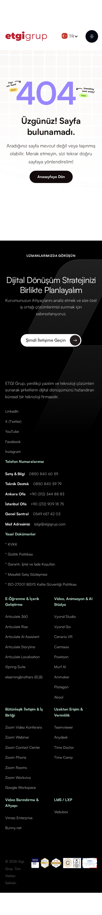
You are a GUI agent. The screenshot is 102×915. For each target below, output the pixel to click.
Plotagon (61, 687)
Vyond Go (62, 626)
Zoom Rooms (16, 767)
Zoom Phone (15, 757)
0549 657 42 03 (46, 514)
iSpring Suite (15, 666)
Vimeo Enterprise (18, 818)
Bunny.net (13, 827)
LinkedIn (12, 411)
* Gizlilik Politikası (19, 554)
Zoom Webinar (17, 737)
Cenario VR (63, 636)
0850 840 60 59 (43, 474)
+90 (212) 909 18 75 (47, 504)
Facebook (13, 441)
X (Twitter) (13, 421)
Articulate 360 (16, 616)
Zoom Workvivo (18, 777)
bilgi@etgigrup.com (50, 524)
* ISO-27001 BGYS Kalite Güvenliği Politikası (41, 584)
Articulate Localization (22, 657)
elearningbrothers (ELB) (24, 677)
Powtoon (61, 657)
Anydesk (61, 737)
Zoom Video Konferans (23, 727)
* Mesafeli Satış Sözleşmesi (26, 574)
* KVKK (11, 544)
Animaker (61, 677)
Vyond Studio (65, 616)
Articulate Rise (16, 626)
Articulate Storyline (20, 647)
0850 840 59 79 (47, 483)
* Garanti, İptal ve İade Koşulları (30, 564)
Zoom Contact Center (22, 747)
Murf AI (60, 666)
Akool (58, 697)
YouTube (12, 431)
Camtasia (61, 647)
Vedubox (61, 811)
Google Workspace (20, 787)
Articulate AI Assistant (22, 636)
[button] (71, 36)
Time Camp (63, 757)
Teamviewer (63, 727)
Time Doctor (64, 747)
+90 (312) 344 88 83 (47, 494)
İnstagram (13, 451)
